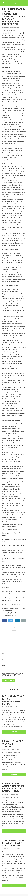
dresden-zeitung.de (10, 3)
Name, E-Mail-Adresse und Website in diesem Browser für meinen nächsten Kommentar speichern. (12, 674)
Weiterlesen (14, 731)
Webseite (4, 665)
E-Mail (4, 659)
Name (4, 653)
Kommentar (5, 634)
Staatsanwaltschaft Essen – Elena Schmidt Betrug (13, 843)
